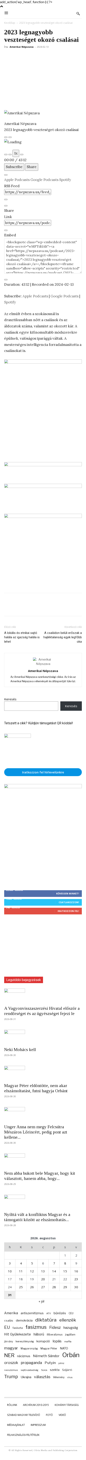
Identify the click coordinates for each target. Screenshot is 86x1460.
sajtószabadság (29, 1370)
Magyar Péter (48, 1348)
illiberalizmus (54, 1334)
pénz (61, 1363)
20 (43, 1279)
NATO (64, 1348)
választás (42, 1377)
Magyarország (29, 1348)
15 (65, 1271)
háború (39, 1334)
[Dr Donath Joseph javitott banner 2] (43, 516)
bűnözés (60, 1313)
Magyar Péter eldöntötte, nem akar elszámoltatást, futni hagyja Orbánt (36, 1088)
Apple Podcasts (17, 179)
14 (54, 1271)
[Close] (6, 175)
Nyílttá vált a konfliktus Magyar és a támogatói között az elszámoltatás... (37, 1217)
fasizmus (36, 1327)
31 (10, 1295)
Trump (11, 1376)
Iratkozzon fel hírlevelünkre (43, 772)
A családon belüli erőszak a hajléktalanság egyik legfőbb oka (62, 637)
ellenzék (67, 1320)
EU (7, 1327)
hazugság (70, 1328)
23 (76, 1279)
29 (65, 1287)
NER (9, 1355)
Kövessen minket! (67, 893)
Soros (44, 1370)
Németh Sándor (46, 1356)
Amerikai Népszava (22, 46)
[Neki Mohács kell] (43, 1037)
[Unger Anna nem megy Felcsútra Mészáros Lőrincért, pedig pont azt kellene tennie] (43, 1114)
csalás (8, 1320)
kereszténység (25, 1341)
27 (43, 1287)
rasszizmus (11, 1370)
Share (32, 167)
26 (32, 1287)
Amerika (11, 1313)
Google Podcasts (44, 179)
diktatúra (46, 1320)
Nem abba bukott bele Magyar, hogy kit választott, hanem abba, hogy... (39, 1176)
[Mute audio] (6, 154)
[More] (75, 56)
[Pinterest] (27, 56)
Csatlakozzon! (69, 902)
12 (32, 1271)
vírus (69, 1377)
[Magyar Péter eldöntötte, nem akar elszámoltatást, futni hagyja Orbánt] (43, 1073)
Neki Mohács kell (20, 1049)
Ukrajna (26, 1377)
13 (43, 1271)
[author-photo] (43, 664)
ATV (48, 1313)
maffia (67, 1341)
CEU (71, 1313)
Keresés (10, 699)
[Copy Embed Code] (6, 279)
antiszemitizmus (32, 1313)
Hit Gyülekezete (17, 1334)
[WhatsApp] (37, 56)
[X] (18, 56)
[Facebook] (8, 56)
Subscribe (14, 167)
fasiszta (18, 1327)
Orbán (71, 1355)
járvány (8, 1341)
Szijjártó (67, 1370)
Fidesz (55, 1327)
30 (76, 1287)
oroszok (11, 1362)
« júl (41, 1301)
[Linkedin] (47, 56)
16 (76, 1271)
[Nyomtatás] (66, 56)
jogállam (70, 1334)
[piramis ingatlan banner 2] (43, 408)
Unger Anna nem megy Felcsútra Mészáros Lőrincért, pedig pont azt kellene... (35, 1132)
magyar (11, 1348)
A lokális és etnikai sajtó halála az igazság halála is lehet (22, 637)
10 (10, 1271)
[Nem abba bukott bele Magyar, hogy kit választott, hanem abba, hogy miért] (43, 1160)
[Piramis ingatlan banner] (43, 467)
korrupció (43, 1341)
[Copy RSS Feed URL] (6, 199)
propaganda (31, 1362)
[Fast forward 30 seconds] (21, 154)
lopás (57, 1341)
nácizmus (23, 1356)
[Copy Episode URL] (6, 230)
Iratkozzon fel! (68, 911)
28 (54, 1287)
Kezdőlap (9, 23)
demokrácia (24, 1320)
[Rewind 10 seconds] (10, 154)
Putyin (50, 1362)
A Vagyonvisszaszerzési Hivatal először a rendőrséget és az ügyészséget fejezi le (42, 1011)
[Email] (56, 56)
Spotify (65, 179)
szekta (54, 1369)
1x (16, 153)
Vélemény (58, 1377)
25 (21, 1287)
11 (21, 1271)
